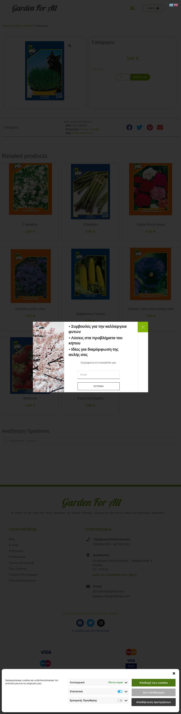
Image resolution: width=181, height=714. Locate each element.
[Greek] (171, 5)
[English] (176, 5)
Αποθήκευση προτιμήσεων (153, 702)
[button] (174, 673)
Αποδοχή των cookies (153, 682)
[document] (90, 357)
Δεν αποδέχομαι (153, 692)
